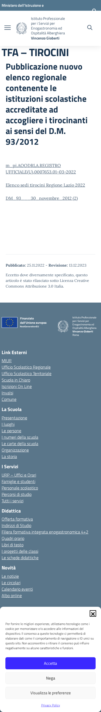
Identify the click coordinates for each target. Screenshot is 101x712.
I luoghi (8, 424)
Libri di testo (12, 545)
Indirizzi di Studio (16, 525)
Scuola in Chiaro (16, 380)
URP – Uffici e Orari (19, 475)
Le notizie (10, 576)
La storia (9, 456)
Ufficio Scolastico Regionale (26, 367)
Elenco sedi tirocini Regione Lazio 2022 (45, 185)
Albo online (12, 595)
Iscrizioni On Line (17, 386)
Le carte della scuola (20, 443)
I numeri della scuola (20, 437)
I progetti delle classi (20, 551)
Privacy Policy (50, 705)
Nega (50, 678)
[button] (93, 613)
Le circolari (11, 582)
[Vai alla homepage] (21, 28)
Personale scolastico (20, 488)
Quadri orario (13, 538)
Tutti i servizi (12, 500)
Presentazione (14, 418)
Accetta (50, 663)
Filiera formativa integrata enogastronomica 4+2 (45, 532)
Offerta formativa (17, 519)
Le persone (11, 430)
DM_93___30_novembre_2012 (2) (42, 198)
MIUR (7, 360)
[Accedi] (94, 10)
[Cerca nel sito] (90, 28)
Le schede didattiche (20, 557)
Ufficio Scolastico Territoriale (26, 373)
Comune (9, 399)
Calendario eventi (17, 589)
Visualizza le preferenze (50, 693)
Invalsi (7, 393)
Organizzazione (15, 450)
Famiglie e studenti (18, 481)
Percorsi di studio (17, 494)
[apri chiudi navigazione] (7, 28)
